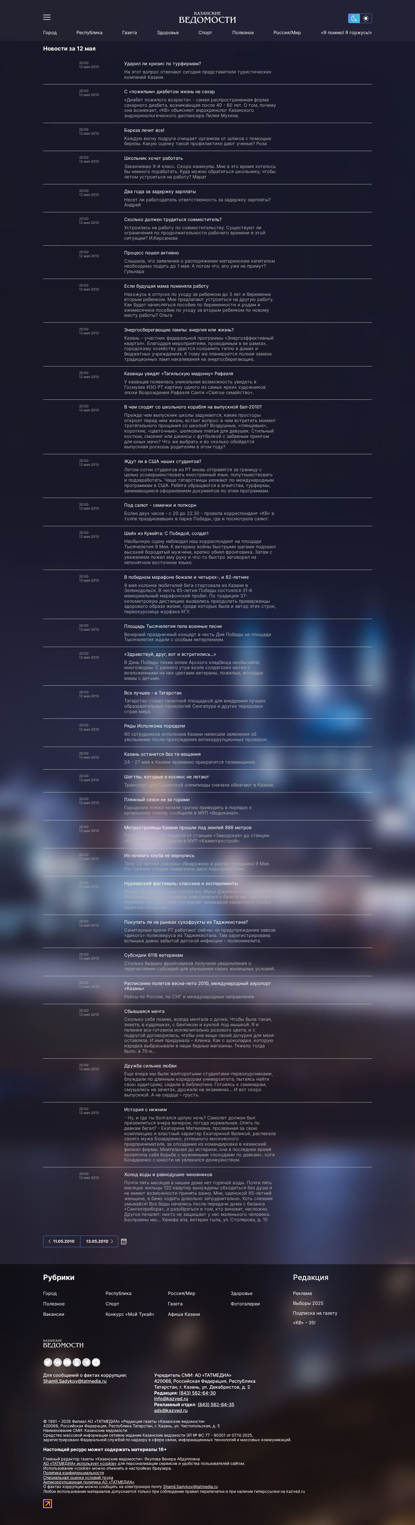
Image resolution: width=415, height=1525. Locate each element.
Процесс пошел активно (151, 252)
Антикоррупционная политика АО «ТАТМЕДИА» (88, 1482)
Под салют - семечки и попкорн (160, 505)
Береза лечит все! (144, 130)
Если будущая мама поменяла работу (166, 286)
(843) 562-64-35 (216, 1404)
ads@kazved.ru (171, 1410)
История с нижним (145, 1109)
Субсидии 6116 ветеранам (153, 955)
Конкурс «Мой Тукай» (130, 1314)
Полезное (243, 32)
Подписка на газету (315, 1313)
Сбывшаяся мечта (144, 1011)
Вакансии (53, 1314)
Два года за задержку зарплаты (160, 191)
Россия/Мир (287, 32)
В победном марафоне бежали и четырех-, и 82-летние (186, 577)
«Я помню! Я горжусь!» (346, 32)
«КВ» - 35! (304, 1322)
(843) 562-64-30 (197, 1393)
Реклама (302, 1293)
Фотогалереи (245, 1303)
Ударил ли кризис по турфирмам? (162, 63)
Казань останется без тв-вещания (162, 754)
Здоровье (168, 32)
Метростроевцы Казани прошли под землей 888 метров (188, 827)
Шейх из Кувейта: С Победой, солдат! (166, 533)
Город (50, 32)
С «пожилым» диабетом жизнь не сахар (169, 91)
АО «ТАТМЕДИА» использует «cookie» (80, 1463)
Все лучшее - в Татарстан (153, 693)
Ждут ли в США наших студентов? (162, 461)
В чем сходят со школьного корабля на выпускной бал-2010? (193, 407)
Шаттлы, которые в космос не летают (166, 776)
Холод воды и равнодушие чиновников (168, 1174)
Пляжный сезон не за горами (157, 799)
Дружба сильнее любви (150, 1066)
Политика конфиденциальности (73, 1472)
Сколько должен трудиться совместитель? (173, 219)
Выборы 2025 (308, 1303)
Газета (129, 32)
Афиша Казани (184, 1314)
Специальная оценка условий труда (78, 1477)
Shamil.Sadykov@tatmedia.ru (75, 1381)
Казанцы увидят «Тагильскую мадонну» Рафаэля (178, 373)
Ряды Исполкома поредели (154, 726)
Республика (89, 32)
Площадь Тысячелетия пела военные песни (173, 626)
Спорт (205, 32)
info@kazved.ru (171, 1398)
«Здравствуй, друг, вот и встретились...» (170, 654)
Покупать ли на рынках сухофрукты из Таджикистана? (186, 922)
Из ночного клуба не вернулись (159, 855)
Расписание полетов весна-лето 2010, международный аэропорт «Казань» (197, 985)
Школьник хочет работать (153, 158)
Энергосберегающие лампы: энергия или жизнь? (179, 330)
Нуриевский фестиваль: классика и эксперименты (181, 883)
